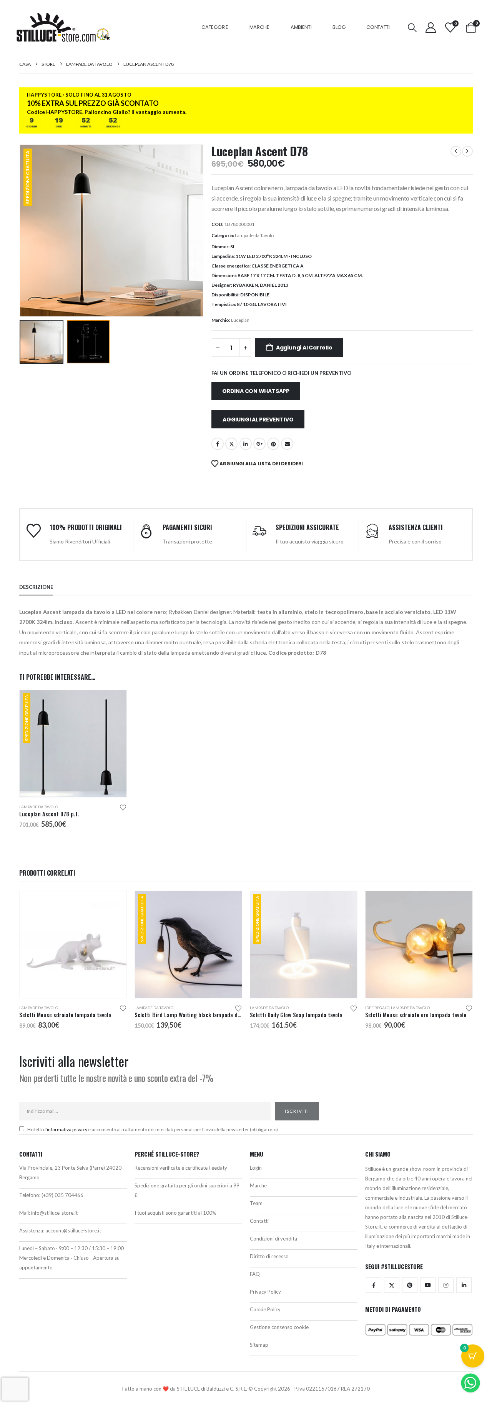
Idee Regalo (377, 1007)
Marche (259, 27)
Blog (338, 27)
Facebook (217, 444)
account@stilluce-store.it (73, 1230)
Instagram (446, 1285)
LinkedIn (245, 444)
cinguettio (231, 444)
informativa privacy (67, 1129)
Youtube (427, 1285)
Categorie (214, 27)
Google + (259, 444)
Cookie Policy (265, 1309)
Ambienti (301, 27)
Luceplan (240, 320)
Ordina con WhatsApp (255, 391)
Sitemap (259, 1345)
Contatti (378, 27)
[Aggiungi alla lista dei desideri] (123, 807)
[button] (412, 27)
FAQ (255, 1274)
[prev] (455, 151)
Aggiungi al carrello (304, 347)
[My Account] (430, 27)
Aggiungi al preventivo (258, 419)
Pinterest (273, 444)
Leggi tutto (229, 904)
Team (256, 1203)
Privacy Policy (265, 1292)
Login (256, 1168)
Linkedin (464, 1285)
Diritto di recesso (269, 1256)
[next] (467, 151)
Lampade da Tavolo (254, 235)
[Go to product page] (73, 944)
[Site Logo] (63, 27)
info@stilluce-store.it (54, 1213)
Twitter (391, 1285)
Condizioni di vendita (273, 1238)
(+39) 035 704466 (62, 1195)
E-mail (287, 444)
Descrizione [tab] (36, 587)
